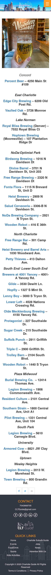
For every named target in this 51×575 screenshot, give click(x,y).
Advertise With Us (37, 551)
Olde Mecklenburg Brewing (24, 311)
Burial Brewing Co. (19, 380)
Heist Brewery (18, 196)
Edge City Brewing (17, 101)
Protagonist (13, 320)
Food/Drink (13, 547)
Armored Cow (14, 448)
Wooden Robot (16, 224)
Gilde (12, 284)
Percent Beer (14, 81)
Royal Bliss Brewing (17, 125)
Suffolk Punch (14, 339)
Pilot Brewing (14, 417)
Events (13, 543)
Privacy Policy (36, 570)
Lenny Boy (11, 296)
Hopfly (12, 290)
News (37, 547)
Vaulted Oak (14, 110)
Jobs (38, 543)
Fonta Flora (12, 187)
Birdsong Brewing (18, 158)
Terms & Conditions (17, 570)
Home (13, 540)
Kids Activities (13, 555)
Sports (13, 551)
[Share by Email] (32, 491)
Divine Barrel (18, 168)
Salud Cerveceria (17, 206)
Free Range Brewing (19, 177)
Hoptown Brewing (25, 135)
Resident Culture (14, 398)
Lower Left (14, 302)
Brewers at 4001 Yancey (19, 274)
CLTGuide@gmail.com (25, 509)
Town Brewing (14, 479)
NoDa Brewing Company (20, 215)
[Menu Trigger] (47, 3)
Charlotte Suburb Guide (38, 540)
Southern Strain (14, 408)
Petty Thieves (16, 259)
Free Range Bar (16, 240)
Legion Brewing (20, 389)
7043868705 (25, 505)
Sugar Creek (13, 330)
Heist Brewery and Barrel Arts (24, 249)
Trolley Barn (15, 355)
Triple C (12, 349)
